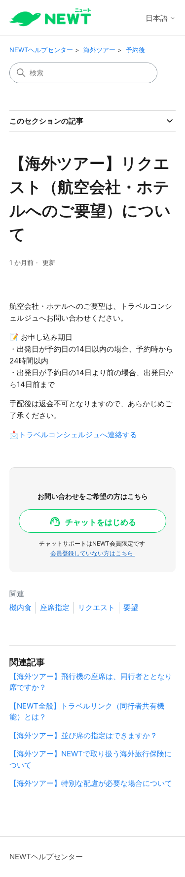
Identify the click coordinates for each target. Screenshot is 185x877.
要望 (130, 607)
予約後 (135, 50)
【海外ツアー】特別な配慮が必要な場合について (90, 783)
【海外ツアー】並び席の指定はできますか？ (83, 735)
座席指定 (55, 607)
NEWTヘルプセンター (41, 50)
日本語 (158, 18)
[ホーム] (50, 17)
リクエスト (96, 607)
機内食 (20, 607)
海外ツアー (99, 50)
